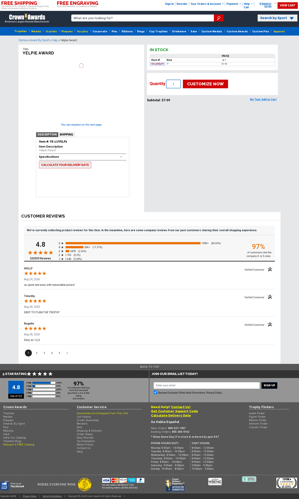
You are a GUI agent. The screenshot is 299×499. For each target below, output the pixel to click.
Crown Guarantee (88, 420)
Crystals (51, 31)
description (47, 134)
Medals (36, 31)
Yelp (55, 40)
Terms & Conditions (52, 496)
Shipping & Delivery (89, 430)
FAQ (79, 427)
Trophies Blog (12, 441)
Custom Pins (260, 31)
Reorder (182, 4)
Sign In (169, 4)
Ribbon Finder (258, 420)
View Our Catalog (14, 437)
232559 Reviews (43, 258)
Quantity (157, 83)
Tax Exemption (86, 441)
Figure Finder (257, 416)
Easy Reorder (85, 437)
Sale (194, 31)
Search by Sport (273, 18)
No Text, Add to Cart (263, 99)
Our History (84, 416)
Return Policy (85, 444)
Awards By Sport (14, 423)
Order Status (85, 434)
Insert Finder (257, 413)
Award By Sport (39, 40)
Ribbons (127, 31)
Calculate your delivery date (65, 165)
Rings (141, 31)
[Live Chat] (4, 486)
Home (22, 40)
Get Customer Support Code (174, 411)
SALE (6, 434)
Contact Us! (181, 407)
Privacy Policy (214, 392)
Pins (114, 31)
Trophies (20, 31)
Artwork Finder (258, 423)
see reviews (78, 398)
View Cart (288, 5)
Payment (232, 4)
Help (247, 4)
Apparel (279, 31)
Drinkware (179, 31)
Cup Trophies (158, 31)
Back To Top (149, 367)
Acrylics (82, 31)
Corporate (100, 31)
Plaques (67, 31)
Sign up (269, 385)
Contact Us (84, 447)
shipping (66, 134)
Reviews (82, 423)
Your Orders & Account (206, 4)
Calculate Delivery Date (171, 415)
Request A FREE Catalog (18, 444)
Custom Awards (237, 31)
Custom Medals (211, 31)
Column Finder (258, 427)
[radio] (149, 243)
